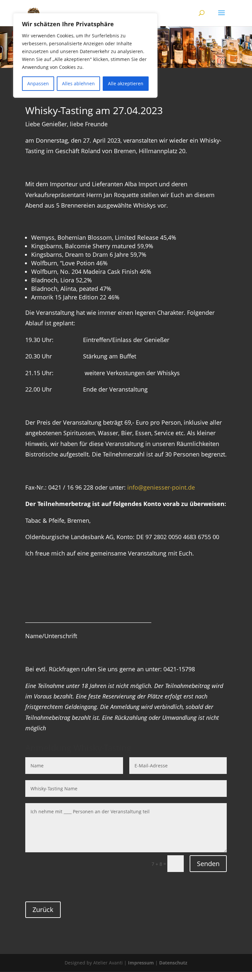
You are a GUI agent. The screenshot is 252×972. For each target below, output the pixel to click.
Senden (208, 863)
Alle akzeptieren (125, 83)
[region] (85, 55)
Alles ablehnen (78, 83)
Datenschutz (173, 963)
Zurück (42, 909)
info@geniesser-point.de (161, 487)
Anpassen (38, 83)
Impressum (141, 963)
